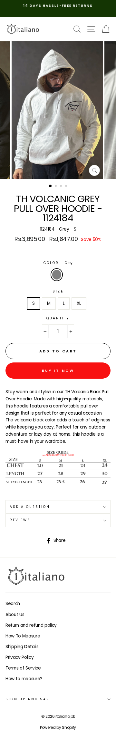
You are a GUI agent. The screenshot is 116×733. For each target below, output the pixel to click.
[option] (58, 5)
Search (12, 604)
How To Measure (22, 636)
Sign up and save (28, 699)
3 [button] (61, 186)
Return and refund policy (31, 625)
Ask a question (30, 506)
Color (58, 262)
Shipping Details (22, 647)
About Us (14, 615)
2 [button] (56, 186)
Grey (56, 275)
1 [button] (50, 186)
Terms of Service (23, 668)
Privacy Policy (19, 657)
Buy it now (58, 370)
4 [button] (66, 186)
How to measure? (24, 679)
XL (79, 303)
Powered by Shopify (58, 727)
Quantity (58, 318)
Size (58, 291)
